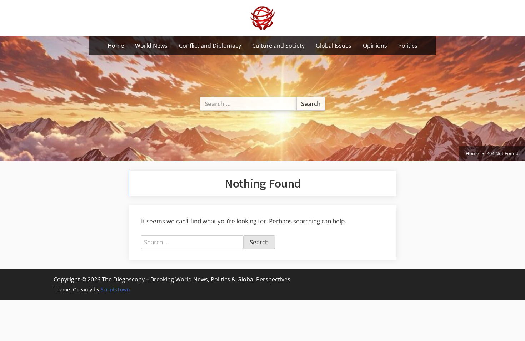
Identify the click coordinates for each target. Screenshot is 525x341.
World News (151, 46)
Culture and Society (278, 46)
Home (116, 46)
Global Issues (333, 46)
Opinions (375, 46)
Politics (408, 46)
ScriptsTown (115, 289)
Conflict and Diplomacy (210, 46)
